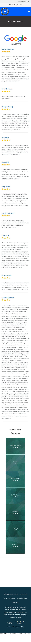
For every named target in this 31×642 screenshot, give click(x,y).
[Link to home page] (13, 11)
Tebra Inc (15, 594)
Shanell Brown (7, 89)
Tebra (22, 627)
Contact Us (16, 602)
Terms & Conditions (9, 598)
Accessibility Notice (22, 598)
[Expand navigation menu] (29, 11)
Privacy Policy (23, 594)
